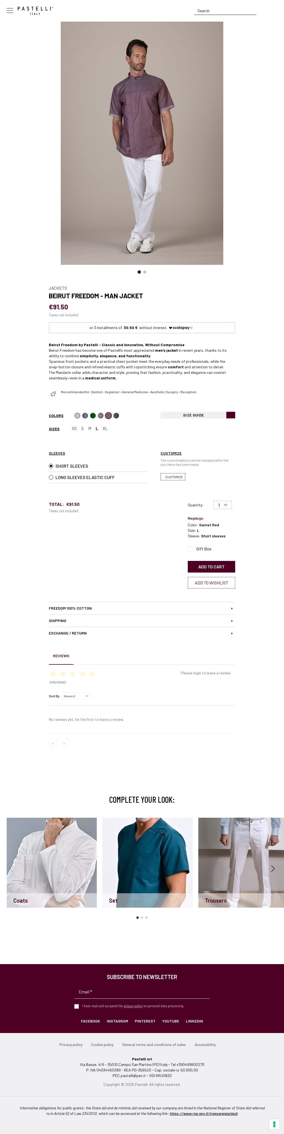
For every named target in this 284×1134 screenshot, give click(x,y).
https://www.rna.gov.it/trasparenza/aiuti (204, 1113)
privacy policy (133, 1005)
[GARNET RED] (108, 416)
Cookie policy (102, 1044)
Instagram (117, 1021)
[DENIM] (77, 416)
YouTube (170, 1021)
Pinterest (145, 1021)
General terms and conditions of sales (154, 1044)
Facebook (90, 1021)
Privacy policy (70, 1044)
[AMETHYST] (101, 416)
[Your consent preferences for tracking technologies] (274, 1124)
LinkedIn (194, 1021)
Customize (174, 477)
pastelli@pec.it (133, 1075)
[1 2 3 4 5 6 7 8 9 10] (222, 505)
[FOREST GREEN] (93, 416)
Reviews (61, 655)
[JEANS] (85, 416)
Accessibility (205, 1044)
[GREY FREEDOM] (116, 416)
